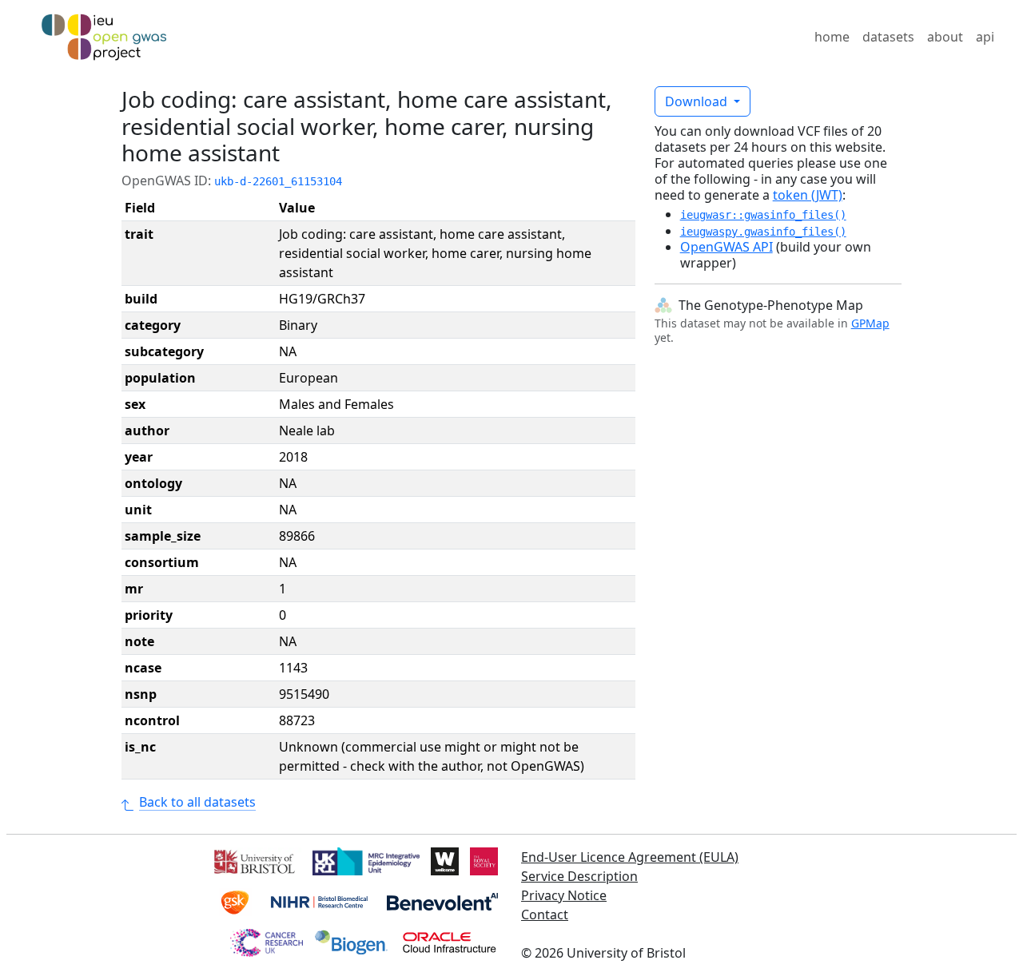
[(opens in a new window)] (253, 860)
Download (697, 101)
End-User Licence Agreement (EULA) (629, 857)
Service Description (579, 876)
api (985, 37)
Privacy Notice (564, 895)
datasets (888, 37)
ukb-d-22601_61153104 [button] (278, 181)
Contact (544, 914)
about (945, 37)
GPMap (870, 323)
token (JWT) (807, 195)
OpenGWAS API (726, 247)
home (832, 37)
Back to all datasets (197, 802)
